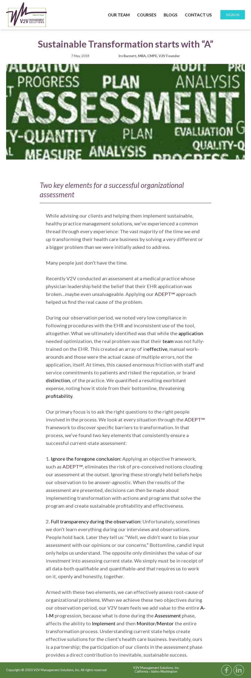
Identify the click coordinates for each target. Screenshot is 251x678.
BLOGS (170, 14)
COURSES (146, 14)
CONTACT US (198, 14)
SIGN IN (232, 14)
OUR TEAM (119, 14)
